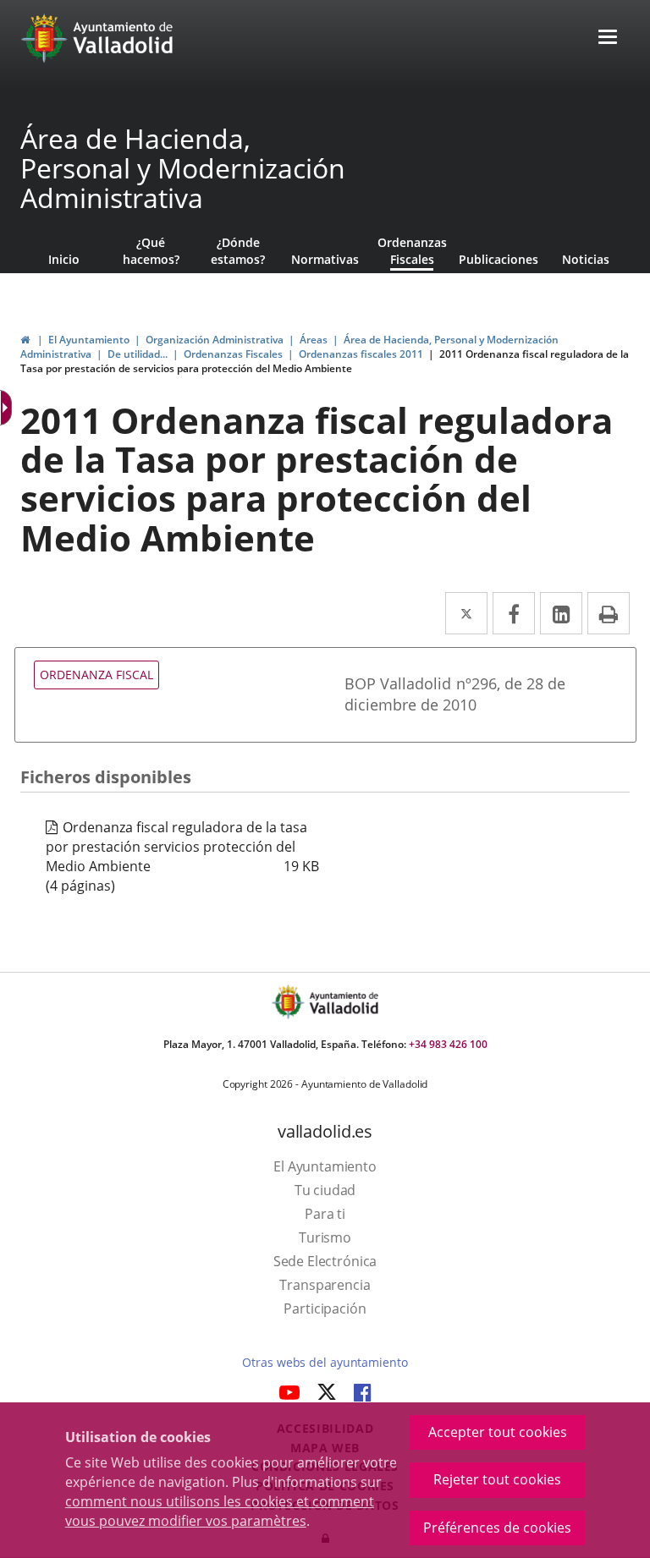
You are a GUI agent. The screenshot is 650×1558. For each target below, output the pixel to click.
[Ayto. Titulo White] (123, 38)
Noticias (585, 259)
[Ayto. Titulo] (342, 1002)
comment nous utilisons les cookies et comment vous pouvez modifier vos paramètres (219, 1511)
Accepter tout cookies (497, 1432)
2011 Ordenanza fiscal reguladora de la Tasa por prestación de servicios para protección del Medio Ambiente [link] (324, 361)
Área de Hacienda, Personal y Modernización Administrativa (182, 168)
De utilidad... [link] (137, 354)
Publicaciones (498, 259)
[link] (25, 339)
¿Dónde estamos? (238, 250)
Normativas (325, 259)
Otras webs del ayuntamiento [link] (324, 1362)
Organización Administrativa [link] (215, 339)
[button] (608, 38)
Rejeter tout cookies (497, 1479)
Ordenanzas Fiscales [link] (233, 354)
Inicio (64, 259)
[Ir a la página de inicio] (46, 38)
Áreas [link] (314, 339)
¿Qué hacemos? (151, 250)
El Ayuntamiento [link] (88, 339)
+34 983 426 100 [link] (448, 1044)
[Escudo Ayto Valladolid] (289, 1002)
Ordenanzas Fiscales (412, 250)
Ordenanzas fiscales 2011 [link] (361, 354)
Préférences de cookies (497, 1527)
